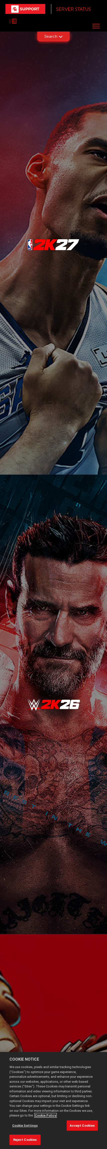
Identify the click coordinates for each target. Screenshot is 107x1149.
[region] (53, 1100)
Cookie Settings (25, 1125)
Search (50, 36)
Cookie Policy (45, 1115)
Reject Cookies (25, 1140)
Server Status (73, 9)
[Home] (25, 9)
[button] (96, 26)
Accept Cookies (82, 1125)
